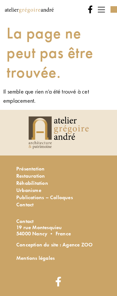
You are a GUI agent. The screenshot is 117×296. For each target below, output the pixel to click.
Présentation (30, 168)
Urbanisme (28, 190)
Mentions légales (35, 258)
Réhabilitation (32, 183)
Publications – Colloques (44, 197)
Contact (24, 204)
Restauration (30, 175)
